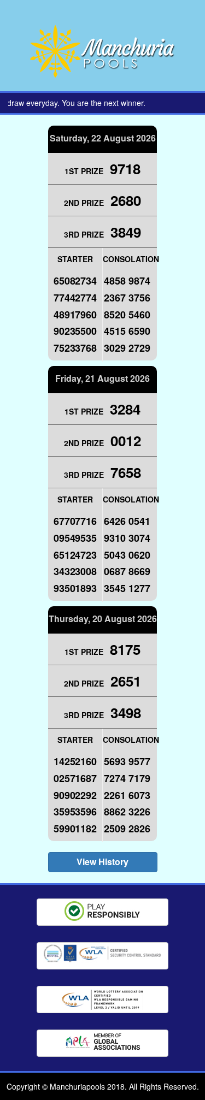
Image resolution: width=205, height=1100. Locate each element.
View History (102, 861)
